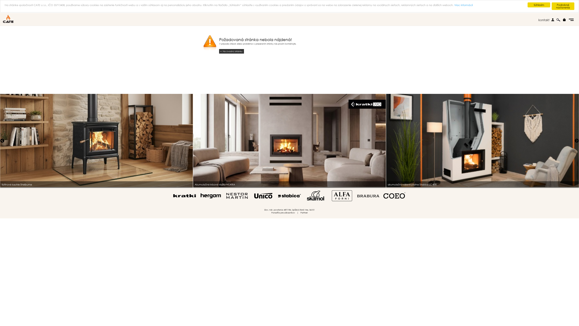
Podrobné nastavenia (563, 6)
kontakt (543, 20)
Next (576, 141)
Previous (2, 141)
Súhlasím (539, 4)
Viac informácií (463, 5)
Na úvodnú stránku (232, 51)
